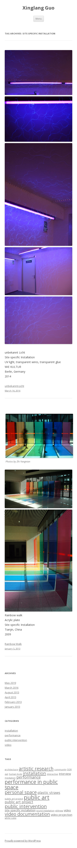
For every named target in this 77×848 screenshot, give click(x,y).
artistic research (36, 768)
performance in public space (31, 784)
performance (13, 735)
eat (6, 774)
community (60, 769)
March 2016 (11, 687)
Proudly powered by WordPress (23, 840)
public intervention (16, 740)
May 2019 (10, 683)
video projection (61, 815)
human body (15, 774)
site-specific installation (20, 810)
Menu (39, 18)
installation (11, 730)
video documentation (27, 814)
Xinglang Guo (38, 8)
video (8, 745)
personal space (21, 792)
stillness (59, 810)
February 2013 (13, 702)
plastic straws (49, 792)
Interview (65, 774)
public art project (19, 802)
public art (36, 797)
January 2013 (12, 706)
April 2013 (10, 697)
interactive (52, 774)
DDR (69, 769)
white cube (10, 818)
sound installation (45, 810)
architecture (11, 769)
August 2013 (12, 692)
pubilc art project (14, 798)
